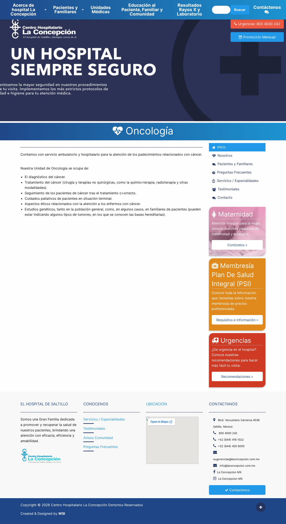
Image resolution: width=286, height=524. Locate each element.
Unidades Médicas (101, 9)
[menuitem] (24, 10)
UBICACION (156, 404)
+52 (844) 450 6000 (231, 446)
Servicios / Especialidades (237, 181)
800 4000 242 (227, 433)
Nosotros (224, 155)
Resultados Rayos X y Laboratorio (189, 10)
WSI (61, 513)
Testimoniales (228, 189)
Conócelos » (237, 245)
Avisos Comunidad (98, 438)
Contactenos (239, 490)
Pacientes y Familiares (65, 9)
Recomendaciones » (237, 376)
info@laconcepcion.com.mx (237, 465)
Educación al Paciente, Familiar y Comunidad (142, 10)
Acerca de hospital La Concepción (23, 10)
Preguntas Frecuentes (233, 172)
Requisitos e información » (237, 320)
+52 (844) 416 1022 (231, 439)
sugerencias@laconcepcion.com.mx (236, 459)
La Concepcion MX (229, 472)
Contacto (224, 197)
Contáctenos (267, 7)
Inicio (221, 147)
